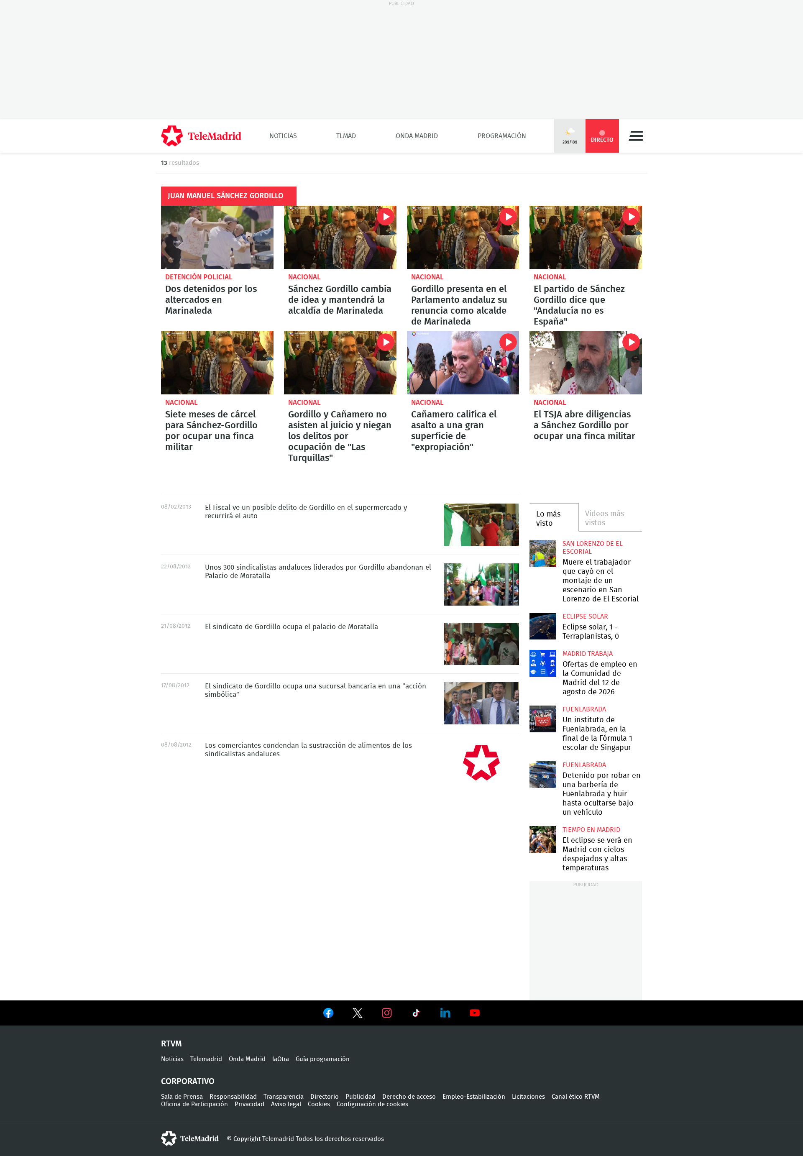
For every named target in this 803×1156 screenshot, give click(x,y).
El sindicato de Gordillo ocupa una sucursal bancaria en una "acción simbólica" (481, 703)
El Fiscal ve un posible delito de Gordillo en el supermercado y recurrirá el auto (481, 525)
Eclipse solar (585, 616)
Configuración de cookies (372, 1104)
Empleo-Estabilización (473, 1097)
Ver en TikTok (416, 1014)
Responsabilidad (233, 1097)
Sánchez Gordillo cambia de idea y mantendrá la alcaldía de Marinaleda (340, 237)
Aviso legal (286, 1104)
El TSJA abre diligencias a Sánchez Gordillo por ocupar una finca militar (585, 362)
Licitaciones (528, 1097)
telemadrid (190, 1138)
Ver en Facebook (328, 1014)
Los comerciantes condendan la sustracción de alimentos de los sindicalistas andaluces (481, 763)
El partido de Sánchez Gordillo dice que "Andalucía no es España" (585, 237)
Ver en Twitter (357, 1014)
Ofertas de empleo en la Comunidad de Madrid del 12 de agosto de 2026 (542, 663)
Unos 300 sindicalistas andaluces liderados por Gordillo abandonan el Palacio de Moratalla (481, 584)
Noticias (283, 136)
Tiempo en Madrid (591, 829)
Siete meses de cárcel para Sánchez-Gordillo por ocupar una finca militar (217, 362)
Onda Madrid (417, 136)
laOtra (280, 1059)
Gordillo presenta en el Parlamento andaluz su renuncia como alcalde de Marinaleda (463, 237)
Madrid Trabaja (588, 653)
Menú (635, 136)
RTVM (171, 1044)
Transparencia (283, 1097)
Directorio (324, 1097)
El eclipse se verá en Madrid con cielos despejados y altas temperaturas (542, 839)
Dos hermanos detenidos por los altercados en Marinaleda (217, 237)
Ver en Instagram (386, 1013)
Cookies (319, 1104)
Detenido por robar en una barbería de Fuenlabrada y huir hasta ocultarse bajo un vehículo (542, 774)
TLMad (346, 136)
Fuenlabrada (584, 709)
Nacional (304, 277)
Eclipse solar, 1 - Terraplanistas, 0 (542, 626)
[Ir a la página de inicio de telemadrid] (201, 135)
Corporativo (188, 1081)
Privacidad (249, 1104)
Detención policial (199, 277)
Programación (502, 136)
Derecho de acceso (409, 1097)
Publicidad (360, 1097)
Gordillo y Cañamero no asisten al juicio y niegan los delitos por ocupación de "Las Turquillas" (340, 362)
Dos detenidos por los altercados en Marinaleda (211, 299)
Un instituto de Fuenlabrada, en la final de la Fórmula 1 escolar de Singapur (542, 719)
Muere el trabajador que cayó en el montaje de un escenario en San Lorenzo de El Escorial (542, 553)
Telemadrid (206, 1059)
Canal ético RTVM (576, 1097)
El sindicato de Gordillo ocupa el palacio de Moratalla (481, 644)
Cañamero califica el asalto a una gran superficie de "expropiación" (463, 362)
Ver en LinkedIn (445, 1013)
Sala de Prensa (182, 1097)
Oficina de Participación (194, 1104)
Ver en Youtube (474, 1013)
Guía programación (323, 1059)
